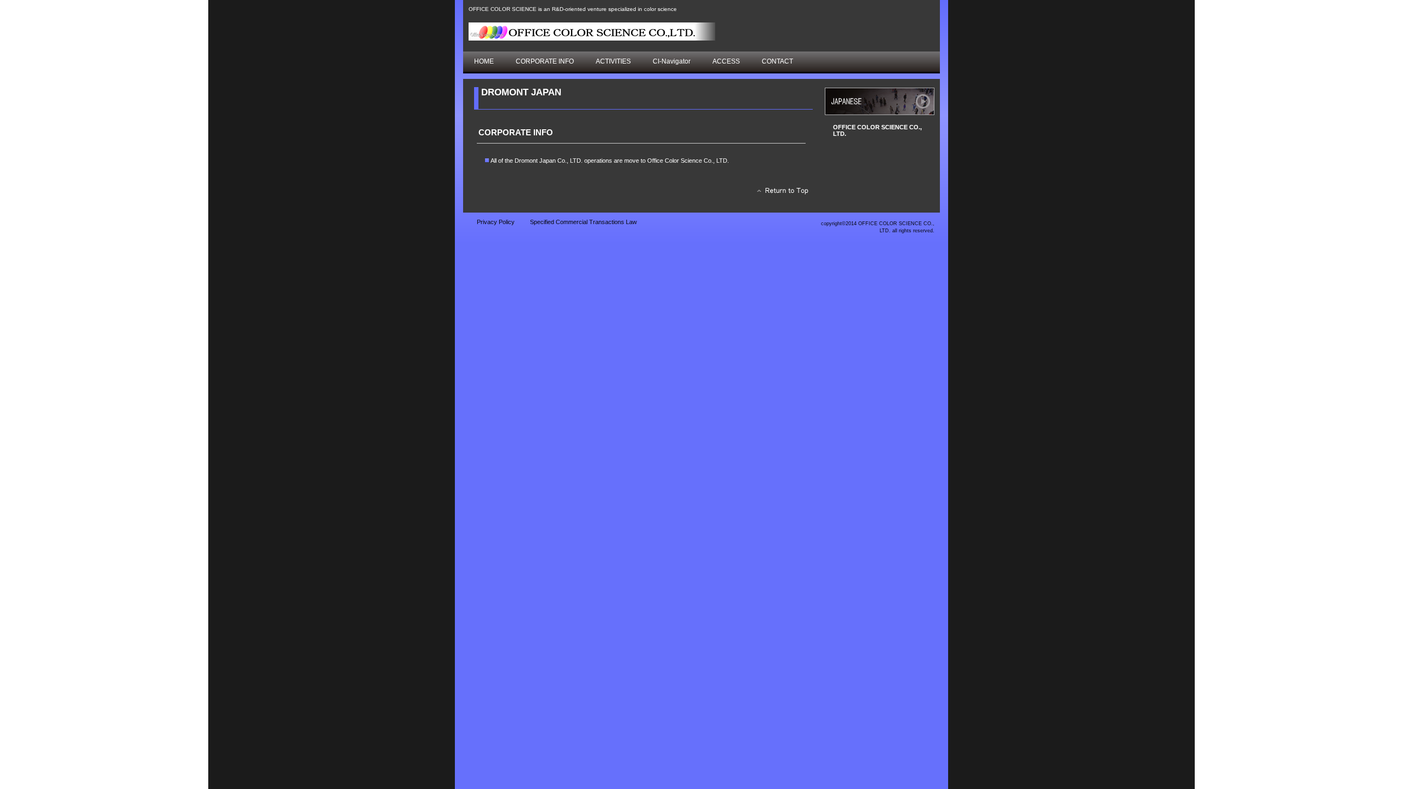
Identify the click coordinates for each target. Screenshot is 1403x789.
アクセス (879, 101)
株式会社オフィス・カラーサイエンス (592, 31)
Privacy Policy (496, 222)
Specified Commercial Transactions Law (583, 222)
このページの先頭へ (779, 193)
